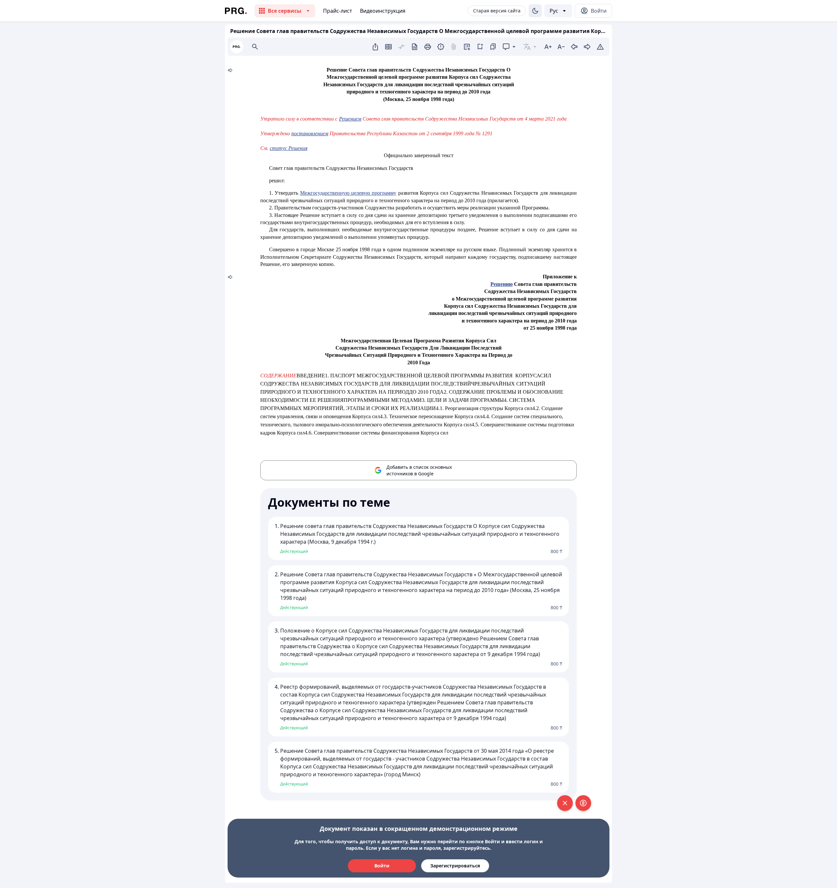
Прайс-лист (337, 10)
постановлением (309, 133)
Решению (501, 284)
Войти (381, 866)
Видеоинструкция (382, 10)
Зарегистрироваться (455, 866)
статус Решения (288, 148)
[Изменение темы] (535, 10)
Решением (350, 119)
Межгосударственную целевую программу (348, 193)
